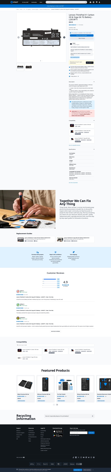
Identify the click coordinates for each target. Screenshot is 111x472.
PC (24, 9)
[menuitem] (25, 2)
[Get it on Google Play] (58, 435)
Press (30, 438)
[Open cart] (96, 2)
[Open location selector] (93, 2)
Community (31, 430)
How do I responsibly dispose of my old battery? (57, 416)
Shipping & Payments (45, 443)
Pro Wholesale (32, 432)
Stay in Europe (82, 38)
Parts (21, 9)
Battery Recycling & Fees (46, 448)
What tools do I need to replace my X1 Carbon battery (80, 54)
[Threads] (91, 457)
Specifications (72, 149)
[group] (18, 37)
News (30, 441)
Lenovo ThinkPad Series (45, 9)
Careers (18, 436)
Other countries (87, 470)
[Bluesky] (88, 457)
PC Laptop (28, 9)
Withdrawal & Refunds (45, 438)
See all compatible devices (74, 145)
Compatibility (72, 120)
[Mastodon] (86, 457)
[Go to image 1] (40, 61)
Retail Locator (31, 434)
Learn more (74, 111)
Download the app (57, 428)
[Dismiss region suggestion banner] (93, 469)
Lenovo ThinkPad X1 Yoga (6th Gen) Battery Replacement (76, 237)
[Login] (99, 2)
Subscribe (91, 432)
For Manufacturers (33, 436)
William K (22, 304)
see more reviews (55, 331)
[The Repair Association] (94, 457)
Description (72, 82)
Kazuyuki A (22, 317)
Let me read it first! (75, 435)
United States (77, 470)
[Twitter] (78, 457)
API (17, 438)
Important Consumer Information (45, 445)
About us (18, 430)
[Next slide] (57, 405)
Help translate (19, 457)
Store (17, 9)
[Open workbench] (90, 2)
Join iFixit (89, 62)
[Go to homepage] (15, 2)
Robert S (22, 290)
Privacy (42, 434)
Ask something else (75, 57)
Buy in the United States (82, 35)
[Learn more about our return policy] (78, 76)
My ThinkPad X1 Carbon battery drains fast (80, 47)
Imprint (42, 432)
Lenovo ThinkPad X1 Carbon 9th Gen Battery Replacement (37, 237)
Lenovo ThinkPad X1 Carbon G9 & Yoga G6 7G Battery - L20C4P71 (65, 9)
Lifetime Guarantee (45, 441)
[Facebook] (76, 457)
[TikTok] (73, 457)
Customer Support (20, 432)
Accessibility (43, 430)
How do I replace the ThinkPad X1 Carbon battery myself (81, 50)
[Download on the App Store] (58, 431)
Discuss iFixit (19, 434)
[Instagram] (81, 457)
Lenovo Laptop (35, 9)
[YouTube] (83, 457)
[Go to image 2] (42, 61)
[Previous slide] (54, 405)
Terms (42, 436)
